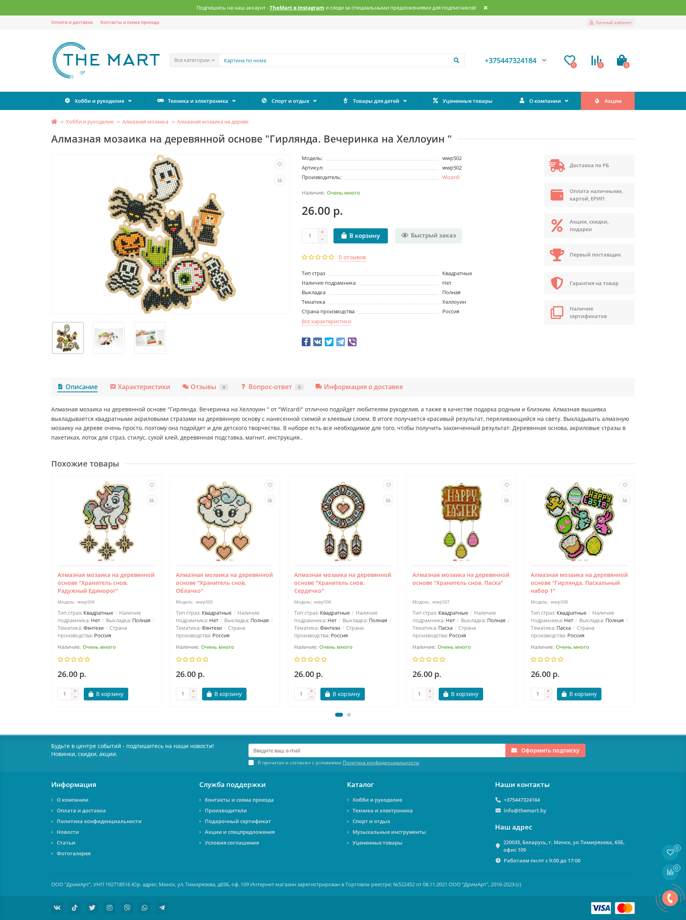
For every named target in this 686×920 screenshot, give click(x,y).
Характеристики (144, 386)
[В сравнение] (279, 180)
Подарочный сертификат (238, 821)
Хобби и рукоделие (99, 100)
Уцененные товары (468, 100)
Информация (73, 784)
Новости (68, 831)
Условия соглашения (232, 842)
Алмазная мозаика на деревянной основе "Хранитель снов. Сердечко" (342, 582)
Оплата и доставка (71, 22)
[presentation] (52, 591)
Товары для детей (376, 100)
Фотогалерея (74, 853)
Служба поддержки (232, 784)
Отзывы (208, 386)
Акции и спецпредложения (240, 831)
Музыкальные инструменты (389, 831)
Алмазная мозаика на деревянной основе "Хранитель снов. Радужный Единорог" (106, 582)
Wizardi (451, 177)
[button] (339, 715)
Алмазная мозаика (145, 121)
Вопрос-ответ (275, 386)
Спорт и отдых (290, 100)
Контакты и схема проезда (129, 22)
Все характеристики (326, 321)
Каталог (360, 784)
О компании (545, 100)
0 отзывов (352, 257)
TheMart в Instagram (297, 7)
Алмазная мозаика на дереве (213, 121)
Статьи (66, 842)
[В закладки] (279, 164)
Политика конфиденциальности (99, 821)
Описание (82, 386)
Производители (226, 810)
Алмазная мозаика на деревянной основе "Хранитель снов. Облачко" (224, 582)
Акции (613, 100)
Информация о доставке (363, 386)
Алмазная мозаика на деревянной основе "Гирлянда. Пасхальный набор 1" (579, 582)
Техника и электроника (198, 100)
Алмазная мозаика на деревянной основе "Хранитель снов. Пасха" (460, 578)
